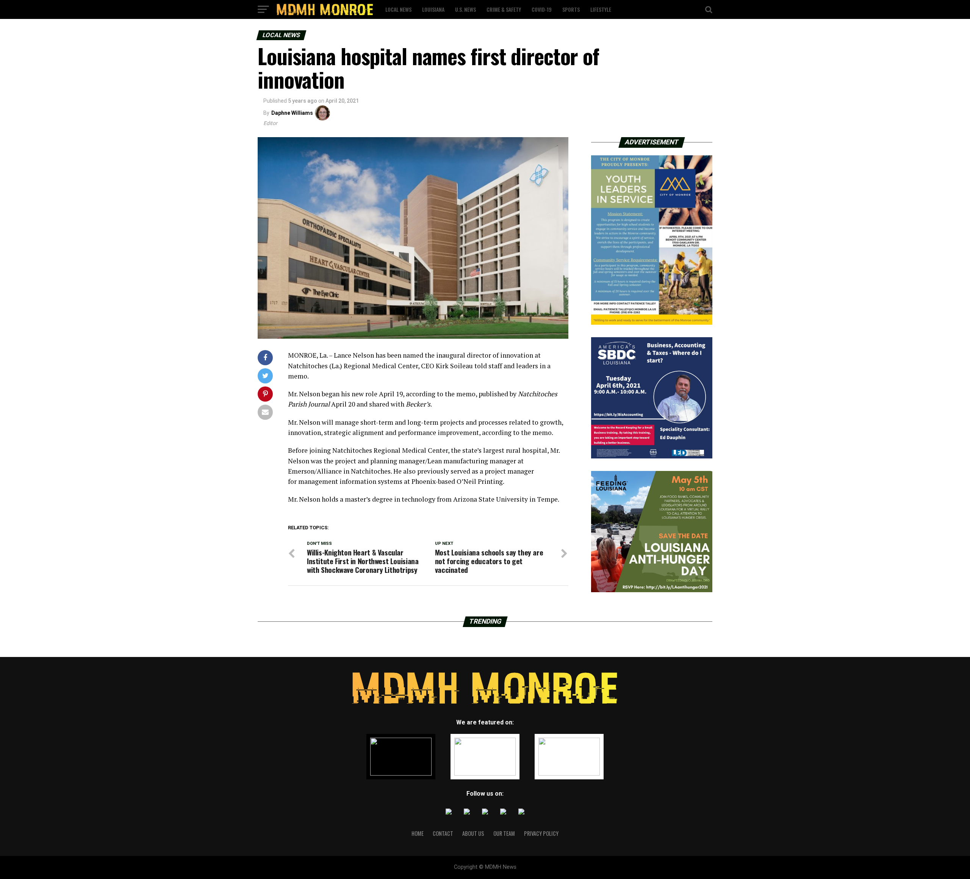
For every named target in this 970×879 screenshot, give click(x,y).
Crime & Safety (504, 9)
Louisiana (433, 9)
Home (417, 833)
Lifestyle (600, 9)
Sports (571, 9)
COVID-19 (542, 9)
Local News (398, 9)
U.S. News (465, 9)
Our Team (504, 833)
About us (473, 833)
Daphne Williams (292, 113)
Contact (443, 833)
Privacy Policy (541, 833)
